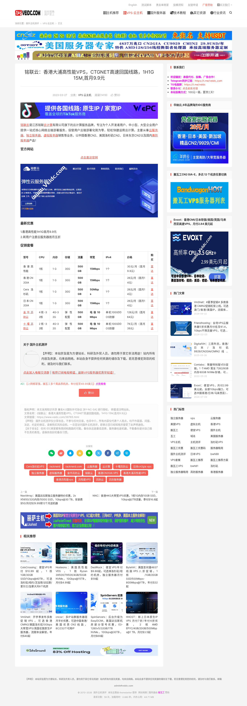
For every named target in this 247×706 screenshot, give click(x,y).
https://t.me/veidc (195, 84)
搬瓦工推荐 (196, 459)
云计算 (48, 125)
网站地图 (142, 692)
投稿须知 (178, 4)
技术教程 (178, 13)
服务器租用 (216, 447)
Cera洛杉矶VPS (35, 466)
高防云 (100, 479)
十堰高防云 (121, 466)
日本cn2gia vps (142, 466)
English (133, 4)
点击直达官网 (89, 157)
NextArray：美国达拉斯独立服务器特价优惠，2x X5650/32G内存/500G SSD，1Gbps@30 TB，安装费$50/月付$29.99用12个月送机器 (51, 499)
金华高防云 (73, 472)
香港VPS (215, 424)
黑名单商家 (162, 4)
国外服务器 (156, 13)
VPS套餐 (175, 459)
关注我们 (223, 4)
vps (192, 418)
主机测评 (195, 442)
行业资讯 (218, 13)
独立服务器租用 (179, 471)
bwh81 (194, 465)
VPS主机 (175, 442)
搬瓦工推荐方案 (219, 459)
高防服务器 (115, 479)
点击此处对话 (190, 88)
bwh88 (214, 453)
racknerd (55, 466)
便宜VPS (195, 430)
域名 (192, 436)
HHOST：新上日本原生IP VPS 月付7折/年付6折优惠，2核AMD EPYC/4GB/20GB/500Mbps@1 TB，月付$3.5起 (142, 624)
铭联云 (24, 125)
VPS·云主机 (133, 13)
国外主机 (215, 430)
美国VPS (175, 424)
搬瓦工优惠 (177, 447)
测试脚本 (146, 4)
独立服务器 (33, 135)
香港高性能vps (64, 479)
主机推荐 (111, 13)
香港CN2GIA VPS (108, 472)
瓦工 (173, 436)
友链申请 (193, 4)
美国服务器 (216, 436)
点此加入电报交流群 (36, 372)
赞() (115, 94)
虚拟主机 (195, 424)
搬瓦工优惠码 (198, 447)
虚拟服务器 (51, 135)
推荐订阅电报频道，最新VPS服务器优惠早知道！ (84, 372)
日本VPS (195, 453)
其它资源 (198, 13)
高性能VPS (84, 479)
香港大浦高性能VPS (134, 472)
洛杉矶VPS (216, 442)
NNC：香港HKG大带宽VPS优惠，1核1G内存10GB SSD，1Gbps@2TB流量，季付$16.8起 (125, 497)
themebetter (126, 692)
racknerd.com (73, 466)
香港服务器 (216, 471)
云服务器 (92, 466)
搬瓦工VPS (177, 465)
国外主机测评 (27, 13)
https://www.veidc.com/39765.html (58, 417)
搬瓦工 (174, 430)
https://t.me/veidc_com (208, 80)
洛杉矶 (214, 465)
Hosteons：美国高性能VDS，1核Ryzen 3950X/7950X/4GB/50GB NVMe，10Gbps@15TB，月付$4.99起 (71, 575)
